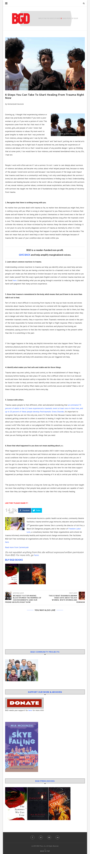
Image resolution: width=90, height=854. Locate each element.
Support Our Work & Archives (45, 692)
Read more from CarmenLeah (17, 547)
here (15, 280)
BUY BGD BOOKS (14, 560)
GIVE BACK (24, 255)
